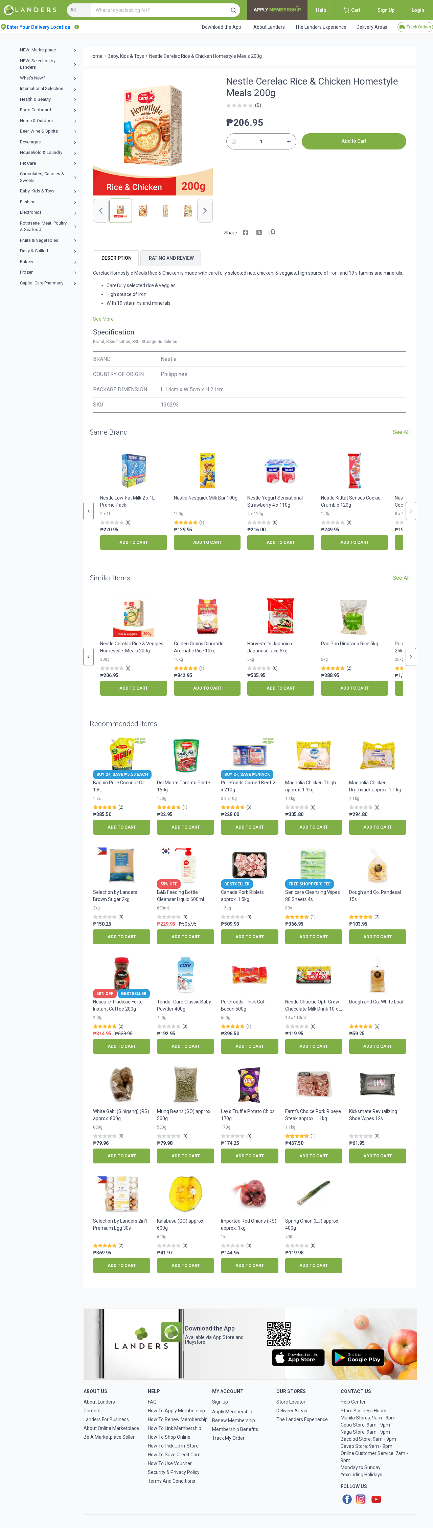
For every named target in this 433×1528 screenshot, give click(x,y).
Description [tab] (116, 258)
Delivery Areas (291, 1410)
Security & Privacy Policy (174, 1472)
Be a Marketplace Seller (109, 1437)
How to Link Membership (174, 1428)
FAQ (152, 1402)
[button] (233, 10)
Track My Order (228, 1438)
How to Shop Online (169, 1437)
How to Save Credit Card (174, 1454)
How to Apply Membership (176, 1410)
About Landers (99, 1402)
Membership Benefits (235, 1429)
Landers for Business (106, 1419)
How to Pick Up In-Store (173, 1446)
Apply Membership (232, 1411)
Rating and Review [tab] (171, 258)
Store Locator (290, 1402)
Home (96, 56)
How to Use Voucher (170, 1463)
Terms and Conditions (171, 1481)
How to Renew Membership (178, 1419)
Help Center (353, 1402)
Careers (92, 1410)
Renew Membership (233, 1420)
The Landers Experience (302, 1419)
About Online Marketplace (111, 1428)
